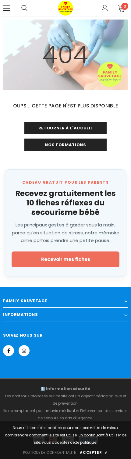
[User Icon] (105, 8)
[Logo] (65, 8)
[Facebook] (8, 350)
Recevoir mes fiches (65, 259)
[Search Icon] (24, 8)
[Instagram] (24, 350)
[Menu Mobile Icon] (6, 8)
